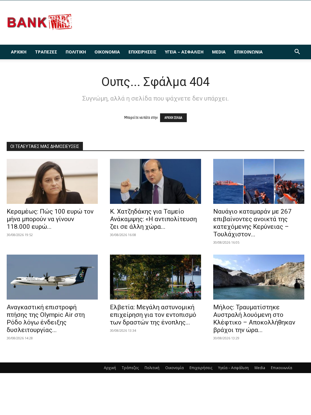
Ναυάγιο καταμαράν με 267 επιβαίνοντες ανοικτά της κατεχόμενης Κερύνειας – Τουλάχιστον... (252, 223)
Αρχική (18, 52)
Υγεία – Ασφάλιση (184, 52)
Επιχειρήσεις (142, 52)
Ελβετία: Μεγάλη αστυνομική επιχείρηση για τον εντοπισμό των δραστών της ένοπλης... (153, 315)
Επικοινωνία (248, 52)
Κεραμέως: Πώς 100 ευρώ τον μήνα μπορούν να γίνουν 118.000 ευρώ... (50, 219)
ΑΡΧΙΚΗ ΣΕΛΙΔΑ (173, 118)
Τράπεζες (46, 52)
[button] (297, 52)
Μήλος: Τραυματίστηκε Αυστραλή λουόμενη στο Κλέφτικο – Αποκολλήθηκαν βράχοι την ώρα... (254, 319)
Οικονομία (107, 52)
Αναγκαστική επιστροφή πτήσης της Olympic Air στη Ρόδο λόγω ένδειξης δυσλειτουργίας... (46, 319)
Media (219, 52)
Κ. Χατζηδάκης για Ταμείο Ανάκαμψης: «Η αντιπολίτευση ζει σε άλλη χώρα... (153, 219)
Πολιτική (76, 52)
